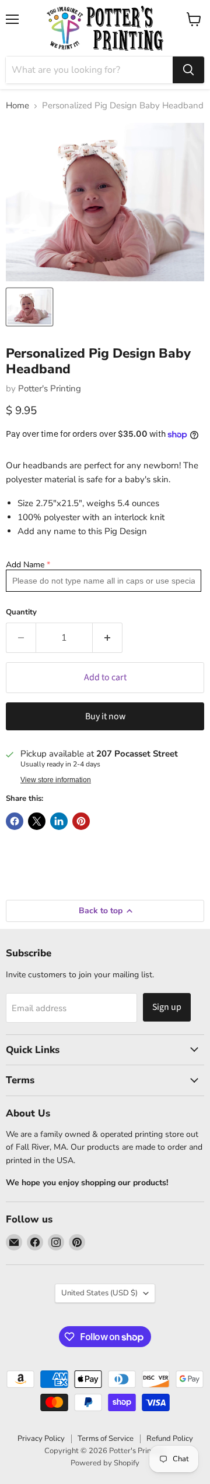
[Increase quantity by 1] (108, 638)
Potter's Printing (49, 388)
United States (99, 1293)
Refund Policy (169, 1438)
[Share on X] (37, 821)
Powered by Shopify (105, 1463)
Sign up (166, 1007)
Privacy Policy (41, 1438)
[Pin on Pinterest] (81, 821)
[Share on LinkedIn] (59, 821)
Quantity (21, 612)
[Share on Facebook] (14, 821)
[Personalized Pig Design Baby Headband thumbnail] (29, 307)
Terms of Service (106, 1438)
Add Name (25, 564)
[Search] (188, 69)
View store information (55, 780)
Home (17, 106)
